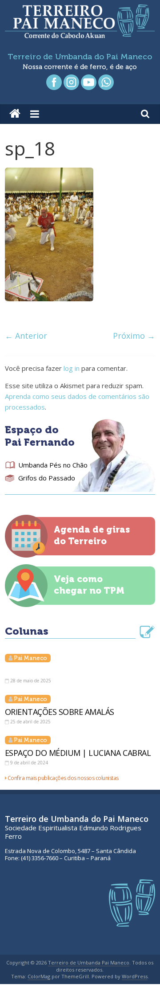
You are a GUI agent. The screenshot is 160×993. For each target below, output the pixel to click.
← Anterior (26, 335)
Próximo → (134, 335)
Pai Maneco (30, 658)
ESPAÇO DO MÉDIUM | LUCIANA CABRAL (78, 752)
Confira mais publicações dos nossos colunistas (63, 778)
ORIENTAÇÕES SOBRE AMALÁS (59, 711)
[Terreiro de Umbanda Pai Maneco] (15, 114)
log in (72, 368)
